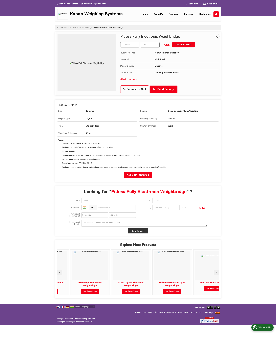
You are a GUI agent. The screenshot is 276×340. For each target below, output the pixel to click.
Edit (167, 45)
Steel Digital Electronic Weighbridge (119, 284)
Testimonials (182, 312)
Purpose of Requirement (74, 215)
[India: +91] (85, 207)
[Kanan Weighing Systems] (63, 14)
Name (77, 200)
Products (173, 14)
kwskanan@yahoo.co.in (95, 3)
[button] (68, 4)
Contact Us (205, 14)
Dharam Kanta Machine (201, 282)
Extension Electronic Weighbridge (77, 284)
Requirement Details (74, 223)
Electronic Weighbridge (82, 28)
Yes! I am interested (138, 175)
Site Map (209, 312)
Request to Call (136, 89)
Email (149, 200)
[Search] (216, 14)
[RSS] (217, 312)
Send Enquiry (165, 89)
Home (145, 14)
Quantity (147, 207)
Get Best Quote (78, 291)
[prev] (59, 272)
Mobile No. (75, 207)
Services (188, 14)
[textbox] (150, 44)
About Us (158, 14)
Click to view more (128, 79)
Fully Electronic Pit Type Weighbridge (160, 284)
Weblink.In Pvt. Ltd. (85, 322)
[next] (216, 272)
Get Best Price (183, 44)
